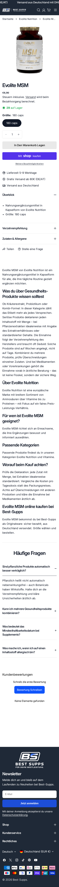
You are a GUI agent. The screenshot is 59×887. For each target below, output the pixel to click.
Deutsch (7, 851)
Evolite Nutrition (28, 18)
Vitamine (48, 457)
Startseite (7, 18)
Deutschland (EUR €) (37, 851)
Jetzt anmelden (29, 803)
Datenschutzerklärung (15, 814)
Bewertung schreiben (29, 689)
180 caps (11, 123)
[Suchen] (38, 10)
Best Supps (20, 879)
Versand (30, 97)
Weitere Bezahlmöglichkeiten (29, 163)
